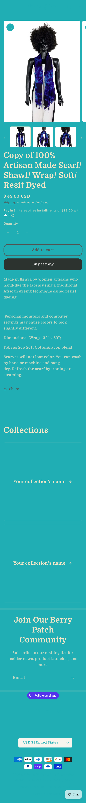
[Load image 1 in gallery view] (20, 137)
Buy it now (43, 264)
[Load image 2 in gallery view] (43, 137)
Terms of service (32, 786)
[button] (6, 7)
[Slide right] (81, 138)
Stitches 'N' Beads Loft (40, 774)
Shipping (10, 202)
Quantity (11, 223)
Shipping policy (59, 786)
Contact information (45, 793)
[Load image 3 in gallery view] (65, 137)
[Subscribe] (72, 677)
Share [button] (14, 389)
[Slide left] (4, 138)
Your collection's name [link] (40, 481)
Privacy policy (63, 780)
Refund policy (38, 780)
